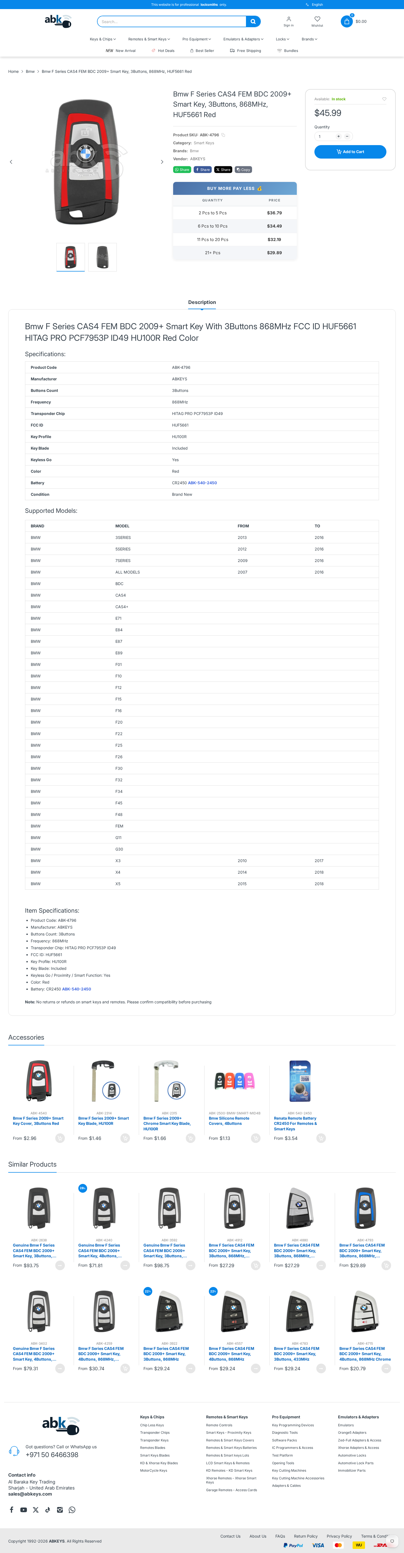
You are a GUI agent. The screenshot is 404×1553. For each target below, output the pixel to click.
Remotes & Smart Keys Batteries (231, 1448)
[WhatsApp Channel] (72, 1510)
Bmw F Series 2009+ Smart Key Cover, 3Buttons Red (38, 1121)
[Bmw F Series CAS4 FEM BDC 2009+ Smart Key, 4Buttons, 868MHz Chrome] (365, 1311)
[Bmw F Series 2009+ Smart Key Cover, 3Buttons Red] (39, 1081)
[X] (35, 1510)
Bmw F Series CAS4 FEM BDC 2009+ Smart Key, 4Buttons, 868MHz (231, 1353)
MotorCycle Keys (153, 1471)
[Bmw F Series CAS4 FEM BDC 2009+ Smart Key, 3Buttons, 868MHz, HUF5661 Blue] (365, 1208)
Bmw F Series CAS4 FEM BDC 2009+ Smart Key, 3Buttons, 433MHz (296, 1353)
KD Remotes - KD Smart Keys (229, 1471)
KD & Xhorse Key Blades (159, 1463)
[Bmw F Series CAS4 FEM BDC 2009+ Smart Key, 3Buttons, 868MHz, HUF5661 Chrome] (235, 1208)
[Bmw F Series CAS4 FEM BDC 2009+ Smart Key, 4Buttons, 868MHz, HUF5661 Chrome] (104, 1311)
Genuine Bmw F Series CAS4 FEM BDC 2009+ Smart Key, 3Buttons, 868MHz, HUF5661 (34, 1251)
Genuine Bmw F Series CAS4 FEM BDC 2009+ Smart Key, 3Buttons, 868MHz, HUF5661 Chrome (168, 1251)
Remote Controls (219, 1425)
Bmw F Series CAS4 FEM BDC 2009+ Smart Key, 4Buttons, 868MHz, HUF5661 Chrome (101, 1354)
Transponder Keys (154, 1440)
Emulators (346, 1425)
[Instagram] (60, 1510)
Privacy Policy (339, 1536)
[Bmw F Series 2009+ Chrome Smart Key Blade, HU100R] (169, 1081)
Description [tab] (202, 302)
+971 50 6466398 (52, 1455)
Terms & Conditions (378, 1536)
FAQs (280, 1536)
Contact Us (230, 1536)
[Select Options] (60, 1265)
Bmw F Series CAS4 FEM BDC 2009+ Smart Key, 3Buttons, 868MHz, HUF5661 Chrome (231, 1251)
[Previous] (11, 162)
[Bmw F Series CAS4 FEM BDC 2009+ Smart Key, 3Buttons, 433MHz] (300, 1311)
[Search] (253, 21)
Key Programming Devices (293, 1425)
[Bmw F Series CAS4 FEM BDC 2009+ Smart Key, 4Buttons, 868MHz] (235, 1311)
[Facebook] (11, 1510)
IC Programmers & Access (292, 1448)
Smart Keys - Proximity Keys (228, 1433)
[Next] (162, 162)
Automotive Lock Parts (355, 1463)
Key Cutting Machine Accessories (298, 1478)
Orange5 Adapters (352, 1433)
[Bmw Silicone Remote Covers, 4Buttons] (235, 1081)
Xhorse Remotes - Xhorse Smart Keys (231, 1480)
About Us (258, 1536)
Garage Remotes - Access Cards (231, 1490)
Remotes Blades (152, 1448)
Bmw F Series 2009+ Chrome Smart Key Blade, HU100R (167, 1123)
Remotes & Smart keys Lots (227, 1455)
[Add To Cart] (60, 1138)
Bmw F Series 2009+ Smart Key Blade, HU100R (103, 1121)
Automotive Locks (352, 1455)
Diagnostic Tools (285, 1433)
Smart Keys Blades (155, 1455)
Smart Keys (204, 142)
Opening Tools (283, 1463)
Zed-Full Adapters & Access (359, 1440)
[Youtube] (23, 1510)
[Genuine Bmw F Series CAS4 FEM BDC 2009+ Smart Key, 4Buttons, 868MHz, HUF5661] (104, 1208)
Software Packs (284, 1440)
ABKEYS (57, 1541)
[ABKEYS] (58, 21)
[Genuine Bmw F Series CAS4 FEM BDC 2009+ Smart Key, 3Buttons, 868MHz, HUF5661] (39, 1208)
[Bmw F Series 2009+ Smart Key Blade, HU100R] (104, 1081)
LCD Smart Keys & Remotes (228, 1463)
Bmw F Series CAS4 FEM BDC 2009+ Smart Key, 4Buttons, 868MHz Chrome (365, 1353)
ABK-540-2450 (202, 483)
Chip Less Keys (152, 1425)
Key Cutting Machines (289, 1471)
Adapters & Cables (286, 1486)
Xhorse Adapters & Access (358, 1448)
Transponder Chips (155, 1433)
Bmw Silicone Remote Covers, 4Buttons (229, 1121)
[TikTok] (48, 1510)
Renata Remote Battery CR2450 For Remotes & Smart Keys (295, 1123)
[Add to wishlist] (384, 99)
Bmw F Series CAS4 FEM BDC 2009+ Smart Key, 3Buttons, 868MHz (166, 1353)
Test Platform (282, 1455)
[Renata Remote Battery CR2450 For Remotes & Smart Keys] (300, 1081)
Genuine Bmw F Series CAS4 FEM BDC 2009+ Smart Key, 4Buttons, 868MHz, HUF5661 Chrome (38, 1354)
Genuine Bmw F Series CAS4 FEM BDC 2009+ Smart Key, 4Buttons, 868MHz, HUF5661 (99, 1251)
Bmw (194, 150)
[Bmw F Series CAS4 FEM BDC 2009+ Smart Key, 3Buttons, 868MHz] (169, 1311)
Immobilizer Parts (352, 1471)
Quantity (322, 126)
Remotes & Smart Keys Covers (230, 1440)
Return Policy (306, 1536)
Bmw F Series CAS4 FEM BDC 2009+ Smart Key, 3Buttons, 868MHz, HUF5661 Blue (362, 1251)
